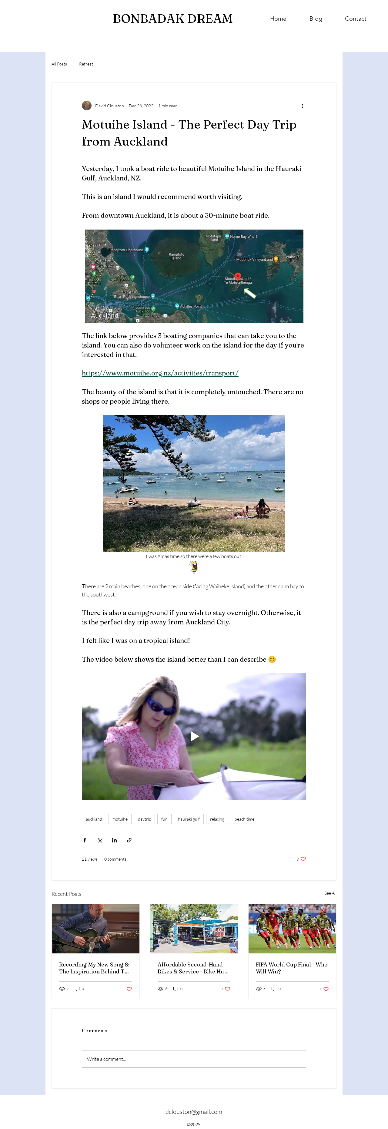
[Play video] (194, 736)
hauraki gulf (189, 819)
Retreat (86, 63)
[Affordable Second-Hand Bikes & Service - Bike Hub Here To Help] (194, 928)
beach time (244, 819)
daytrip (144, 819)
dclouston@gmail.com (194, 1111)
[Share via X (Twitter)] (99, 840)
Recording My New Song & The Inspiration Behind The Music (95, 968)
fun (164, 819)
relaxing (217, 819)
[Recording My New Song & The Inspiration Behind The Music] (95, 928)
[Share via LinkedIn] (114, 840)
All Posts (59, 63)
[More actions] (302, 105)
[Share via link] (129, 840)
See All (330, 892)
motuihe (120, 819)
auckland (94, 819)
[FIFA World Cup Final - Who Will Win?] (292, 928)
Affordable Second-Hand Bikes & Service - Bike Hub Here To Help (192, 968)
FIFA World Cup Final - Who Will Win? (292, 968)
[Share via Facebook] (85, 840)
